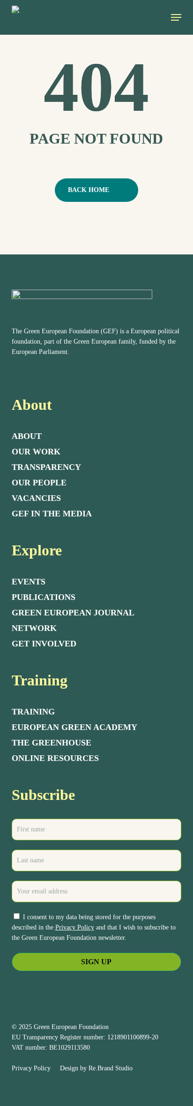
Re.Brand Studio (111, 1068)
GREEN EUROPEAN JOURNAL (73, 612)
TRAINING (33, 711)
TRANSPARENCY (46, 467)
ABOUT (27, 436)
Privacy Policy (74, 927)
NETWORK (34, 628)
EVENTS (28, 581)
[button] (176, 17)
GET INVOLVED (44, 643)
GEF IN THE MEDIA (52, 513)
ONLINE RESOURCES (55, 758)
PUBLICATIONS (43, 597)
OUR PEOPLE (39, 482)
